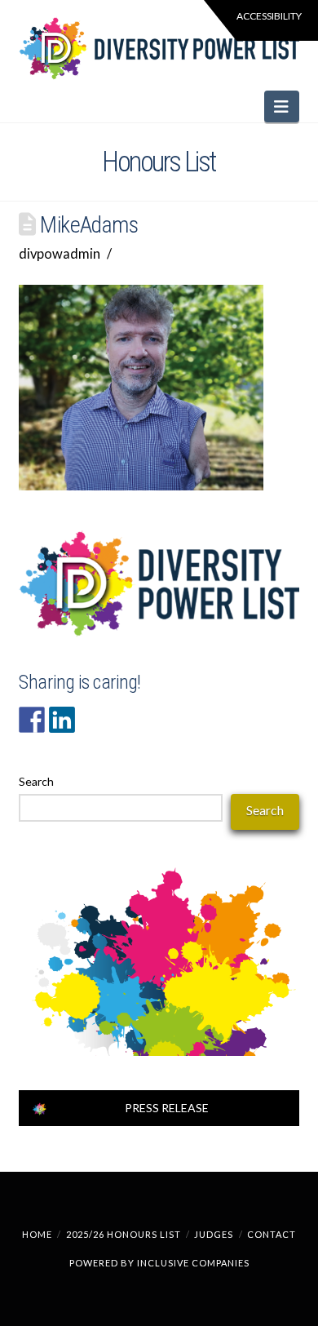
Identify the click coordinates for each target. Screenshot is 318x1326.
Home (37, 1234)
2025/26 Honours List (123, 1234)
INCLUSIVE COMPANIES (193, 1262)
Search (36, 781)
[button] (281, 106)
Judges (213, 1234)
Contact (271, 1234)
